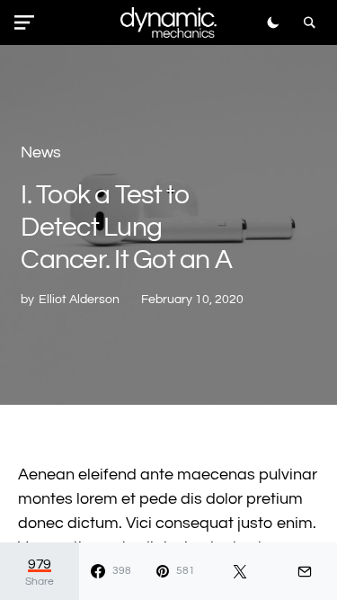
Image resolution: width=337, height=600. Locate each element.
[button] (27, 22)
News (41, 152)
